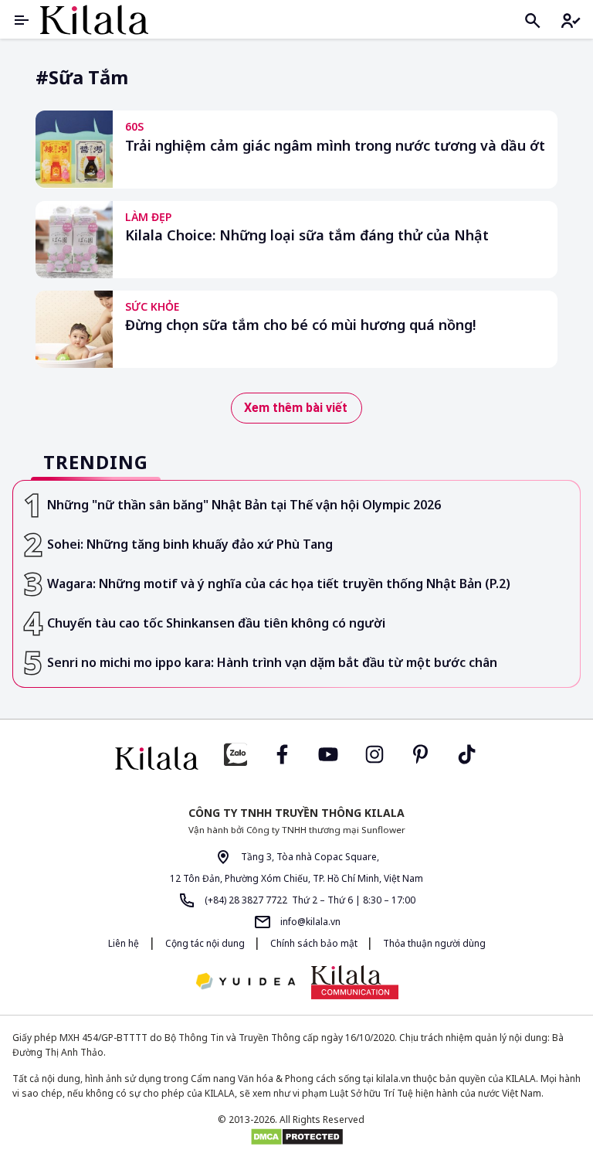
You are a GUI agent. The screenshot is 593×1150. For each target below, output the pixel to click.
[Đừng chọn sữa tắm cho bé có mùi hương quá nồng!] (74, 329)
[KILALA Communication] (354, 982)
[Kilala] (94, 20)
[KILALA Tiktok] (467, 752)
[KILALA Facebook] (235, 752)
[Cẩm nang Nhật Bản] (156, 758)
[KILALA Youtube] (328, 752)
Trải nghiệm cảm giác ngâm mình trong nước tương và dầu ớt (335, 146)
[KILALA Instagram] (374, 752)
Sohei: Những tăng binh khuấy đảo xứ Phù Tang (190, 544)
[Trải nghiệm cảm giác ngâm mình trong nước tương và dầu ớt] (74, 149)
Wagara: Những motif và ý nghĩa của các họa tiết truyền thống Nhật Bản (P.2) (278, 583)
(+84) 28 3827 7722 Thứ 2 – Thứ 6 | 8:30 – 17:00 (308, 900)
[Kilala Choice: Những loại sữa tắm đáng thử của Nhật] (74, 239)
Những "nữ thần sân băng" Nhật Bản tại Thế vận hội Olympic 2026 (244, 504)
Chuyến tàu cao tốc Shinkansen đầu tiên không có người (216, 622)
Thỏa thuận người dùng (434, 943)
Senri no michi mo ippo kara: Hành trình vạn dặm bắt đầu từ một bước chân (272, 662)
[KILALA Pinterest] (420, 752)
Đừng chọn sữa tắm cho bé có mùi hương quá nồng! (300, 325)
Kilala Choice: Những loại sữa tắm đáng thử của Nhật (307, 235)
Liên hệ (123, 943)
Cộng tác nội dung (206, 943)
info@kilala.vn (309, 921)
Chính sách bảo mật (315, 943)
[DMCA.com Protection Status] (296, 1137)
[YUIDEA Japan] (245, 982)
